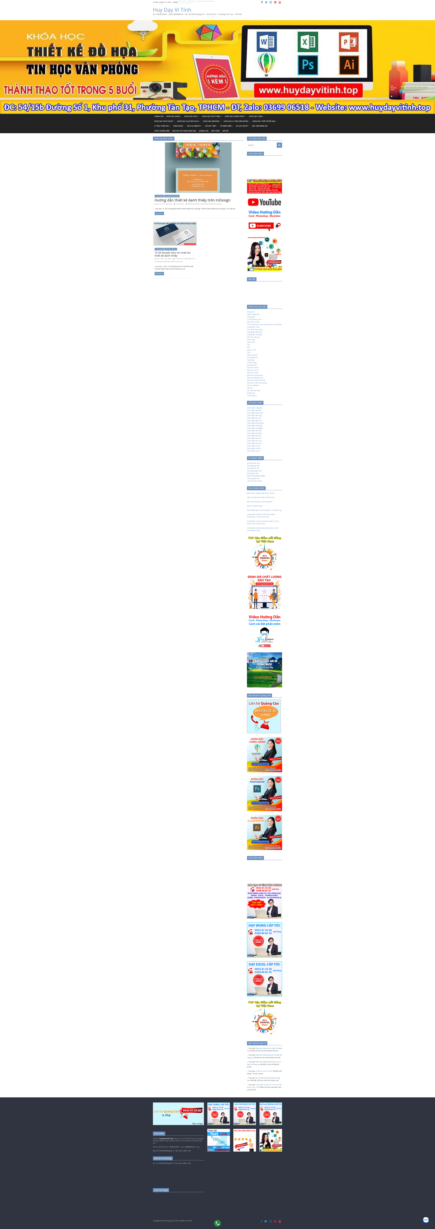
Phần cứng (251, 340)
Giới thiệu (215, 131)
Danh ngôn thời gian (254, 433)
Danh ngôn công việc (254, 408)
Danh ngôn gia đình (254, 410)
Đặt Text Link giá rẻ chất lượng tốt (259, 502)
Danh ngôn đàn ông (254, 415)
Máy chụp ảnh (252, 355)
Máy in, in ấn (251, 350)
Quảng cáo (203, 131)
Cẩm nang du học (253, 478)
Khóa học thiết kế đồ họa (256, 380)
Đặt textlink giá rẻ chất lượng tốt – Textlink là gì (264, 510)
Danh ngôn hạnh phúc (255, 413)
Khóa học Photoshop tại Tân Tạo (191, 2)
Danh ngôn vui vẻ (253, 451)
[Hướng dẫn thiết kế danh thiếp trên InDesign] (198, 144)
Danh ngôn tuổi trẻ (254, 448)
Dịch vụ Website (253, 385)
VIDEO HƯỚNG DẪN (161, 131)
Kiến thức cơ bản (253, 322)
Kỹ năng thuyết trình (254, 471)
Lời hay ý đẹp (210, 126)
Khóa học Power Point (235, 116)
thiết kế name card (177, 261)
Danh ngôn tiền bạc (254, 436)
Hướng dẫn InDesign (171, 196)
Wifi (248, 347)
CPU (248, 345)
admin (170, 204)
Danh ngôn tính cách (254, 441)
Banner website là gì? (254, 506)
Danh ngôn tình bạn (254, 438)
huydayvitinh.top (166, 1138)
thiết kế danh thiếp (194, 204)
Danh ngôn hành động (255, 423)
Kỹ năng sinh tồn (253, 468)
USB (248, 352)
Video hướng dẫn (253, 314)
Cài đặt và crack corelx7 (264, 1071)
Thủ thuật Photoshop (255, 329)
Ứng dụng (251, 360)
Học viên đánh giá (259, 126)
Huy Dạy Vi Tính (172, 9)
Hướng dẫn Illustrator (255, 332)
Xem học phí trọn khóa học (184, 131)
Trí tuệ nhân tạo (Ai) (254, 319)
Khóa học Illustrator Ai (188, 121)
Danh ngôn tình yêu (254, 443)
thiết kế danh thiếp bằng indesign (211, 204)
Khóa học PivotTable (211, 116)
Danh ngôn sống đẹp (254, 425)
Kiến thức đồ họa (170, 249)
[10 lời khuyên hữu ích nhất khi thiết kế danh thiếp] (175, 222)
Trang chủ (159, 116)
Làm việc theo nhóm (254, 481)
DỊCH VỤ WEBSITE (194, 126)
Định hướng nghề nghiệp (256, 476)
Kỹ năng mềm (226, 126)
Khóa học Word (173, 116)
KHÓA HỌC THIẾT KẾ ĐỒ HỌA (264, 121)
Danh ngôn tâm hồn (254, 430)
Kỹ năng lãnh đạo (253, 463)
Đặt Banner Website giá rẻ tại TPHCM (261, 493)
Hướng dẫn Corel (253, 327)
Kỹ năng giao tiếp (253, 466)
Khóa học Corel (256, 116)
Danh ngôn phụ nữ (254, 418)
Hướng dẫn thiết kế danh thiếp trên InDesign (193, 200)
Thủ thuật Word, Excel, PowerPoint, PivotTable (264, 324)
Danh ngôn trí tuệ (253, 446)
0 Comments (180, 204)
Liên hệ (249, 388)
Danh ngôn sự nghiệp (255, 428)
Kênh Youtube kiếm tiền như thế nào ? (261, 497)
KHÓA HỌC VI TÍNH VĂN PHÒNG (236, 121)
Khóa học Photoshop (163, 121)
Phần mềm (251, 342)
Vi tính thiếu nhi (161, 126)
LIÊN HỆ (225, 131)
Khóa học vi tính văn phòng (257, 383)
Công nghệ (178, 126)
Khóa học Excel (191, 116)
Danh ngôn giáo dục (254, 420)
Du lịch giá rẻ (242, 126)
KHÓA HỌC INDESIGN (211, 121)
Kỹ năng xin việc (253, 473)
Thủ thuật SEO (252, 357)
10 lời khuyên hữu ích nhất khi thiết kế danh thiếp (173, 254)
